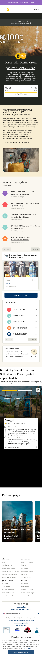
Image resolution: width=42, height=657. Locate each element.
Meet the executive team (10, 596)
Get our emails (21, 625)
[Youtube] (24, 604)
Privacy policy (21, 607)
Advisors (24, 574)
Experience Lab (26, 577)
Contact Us (24, 584)
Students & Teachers (27, 571)
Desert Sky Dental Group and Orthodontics (21, 434)
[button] (21, 652)
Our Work (5, 584)
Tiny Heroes (24, 568)
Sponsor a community (9, 574)
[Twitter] (15, 604)
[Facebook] (17, 604)
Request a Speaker (27, 590)
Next (34, 249)
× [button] (39, 635)
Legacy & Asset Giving (9, 577)
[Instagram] (19, 604)
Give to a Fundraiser (8, 568)
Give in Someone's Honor (10, 571)
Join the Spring (7, 565)
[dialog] (21, 645)
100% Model (6, 587)
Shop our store (26, 596)
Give (3, 562)
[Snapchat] (21, 604)
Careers (4, 599)
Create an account (27, 562)
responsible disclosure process (21, 609)
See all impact (21, 295)
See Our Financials (8, 590)
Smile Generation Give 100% (20, 23)
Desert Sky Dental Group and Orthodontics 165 (21, 68)
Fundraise (24, 565)
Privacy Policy (27, 648)
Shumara (8, 283)
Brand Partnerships (27, 593)
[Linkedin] (27, 604)
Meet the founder (8, 593)
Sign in (37, 9)
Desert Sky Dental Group (20, 194)
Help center (25, 587)
